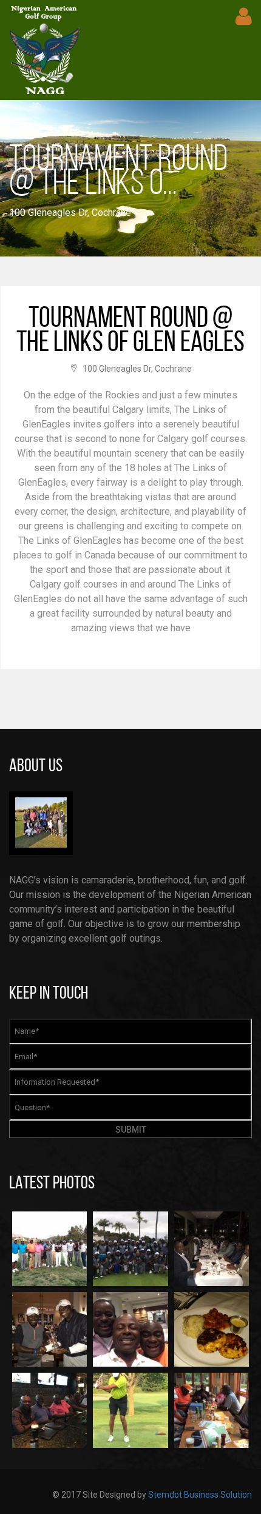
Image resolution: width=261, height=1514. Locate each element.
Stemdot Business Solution (200, 1494)
